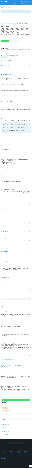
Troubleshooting (11, 451)
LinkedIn (25, 453)
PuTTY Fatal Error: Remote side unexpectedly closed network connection (11, 147)
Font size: (10, 24)
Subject (1, 18)
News (6, 3)
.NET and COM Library (3, 458)
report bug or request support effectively (14, 10)
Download (15, 3)
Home (3, 3)
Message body (2, 21)
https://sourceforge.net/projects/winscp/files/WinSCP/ (7, 359)
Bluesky (25, 452)
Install (19, 3)
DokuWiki (18, 452)
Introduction (10, 3)
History (10, 453)
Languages (2, 456)
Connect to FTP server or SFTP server (5, 431)
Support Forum (11, 452)
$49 (4, 401)
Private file (11, 55)
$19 (2, 401)
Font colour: (2, 24)
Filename (2, 47)
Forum (29, 3)
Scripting (2, 457)
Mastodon (25, 451)
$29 (3, 401)
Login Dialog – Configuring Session (5, 424)
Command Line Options (4, 459)
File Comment (2, 51)
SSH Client (2, 453)
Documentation (24, 3)
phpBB (17, 453)
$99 (6, 401)
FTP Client (2, 451)
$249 (7, 401)
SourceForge (18, 450)
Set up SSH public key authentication (5, 434)
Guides (2, 450)
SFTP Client (2, 452)
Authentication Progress (4, 428)
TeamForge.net (18, 451)
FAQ (9, 450)
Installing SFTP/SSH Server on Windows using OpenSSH (7, 427)
